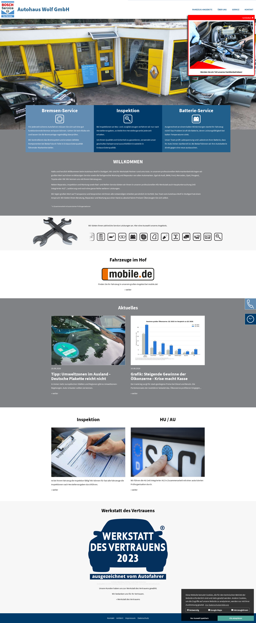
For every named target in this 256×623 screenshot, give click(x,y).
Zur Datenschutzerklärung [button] (217, 605)
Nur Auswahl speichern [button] (199, 618)
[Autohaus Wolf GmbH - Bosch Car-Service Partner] (7, 9)
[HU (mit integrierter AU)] (168, 452)
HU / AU (168, 419)
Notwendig (194, 610)
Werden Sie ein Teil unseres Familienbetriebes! (221, 72)
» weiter (128, 289)
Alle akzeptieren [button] (235, 618)
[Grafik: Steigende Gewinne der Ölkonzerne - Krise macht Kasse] (168, 340)
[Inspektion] (88, 452)
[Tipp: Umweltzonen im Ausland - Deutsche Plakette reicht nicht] (88, 340)
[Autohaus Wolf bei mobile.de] (128, 274)
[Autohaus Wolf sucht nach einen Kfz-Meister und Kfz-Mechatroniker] (221, 45)
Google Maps (216, 610)
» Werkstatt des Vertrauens (128, 599)
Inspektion (88, 419)
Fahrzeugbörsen (240, 610)
